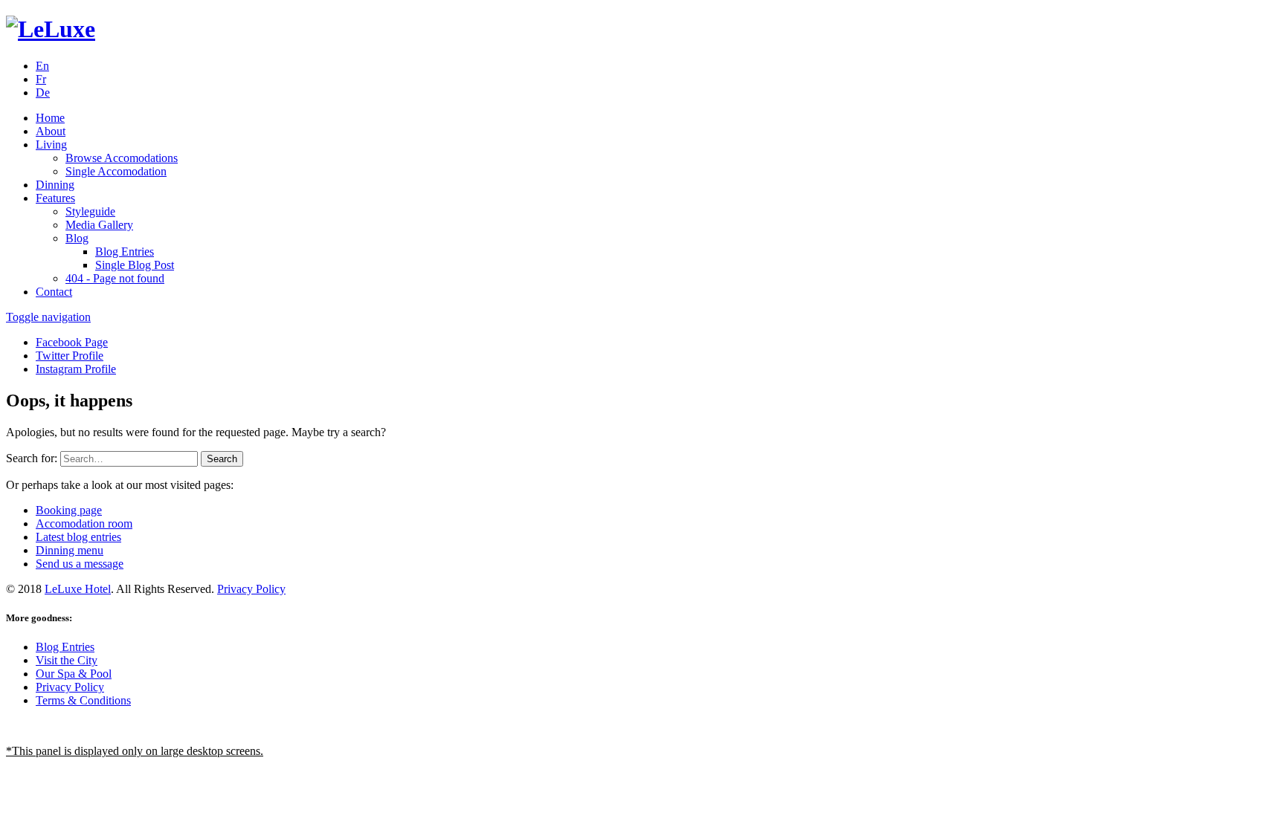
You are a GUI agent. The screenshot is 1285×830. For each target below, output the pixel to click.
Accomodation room (84, 523)
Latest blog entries (78, 537)
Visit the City (66, 660)
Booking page (69, 510)
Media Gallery (99, 224)
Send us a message (79, 563)
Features (55, 198)
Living (51, 144)
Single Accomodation (116, 171)
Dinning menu (69, 550)
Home (50, 117)
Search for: (31, 458)
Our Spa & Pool (74, 673)
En (42, 65)
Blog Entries (124, 251)
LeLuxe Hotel (78, 589)
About (50, 131)
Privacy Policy (251, 589)
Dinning (55, 184)
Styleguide (90, 211)
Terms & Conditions (83, 700)
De (43, 92)
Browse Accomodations (121, 158)
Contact (54, 291)
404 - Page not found (114, 278)
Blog (76, 238)
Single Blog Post (134, 265)
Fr (41, 79)
